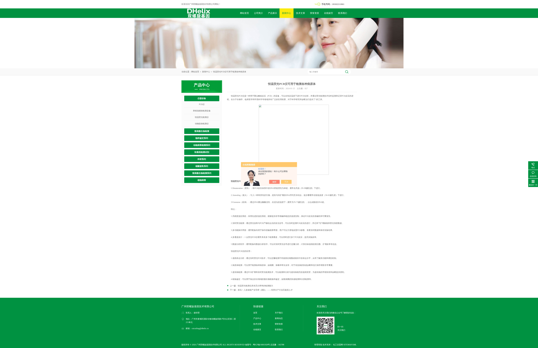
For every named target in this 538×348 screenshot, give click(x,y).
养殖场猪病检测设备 (202, 111)
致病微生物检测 (201, 131)
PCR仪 (202, 104)
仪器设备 (202, 98)
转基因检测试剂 (201, 152)
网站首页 (244, 13)
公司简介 (258, 13)
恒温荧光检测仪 (202, 117)
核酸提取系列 (201, 166)
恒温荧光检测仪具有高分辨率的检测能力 (255, 286)
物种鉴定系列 (201, 138)
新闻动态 (279, 318)
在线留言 (328, 13)
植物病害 (202, 180)
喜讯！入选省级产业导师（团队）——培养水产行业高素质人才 (265, 290)
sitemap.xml (350, 345)
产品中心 (257, 318)
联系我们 (342, 13)
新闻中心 (286, 13)
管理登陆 (318, 345)
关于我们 (279, 313)
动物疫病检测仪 (202, 124)
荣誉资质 (314, 13)
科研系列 (202, 159)
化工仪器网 (337, 345)
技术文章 (300, 13)
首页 (255, 313)
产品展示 (272, 13)
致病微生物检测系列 (201, 173)
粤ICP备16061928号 (261, 345)
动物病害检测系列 (201, 145)
